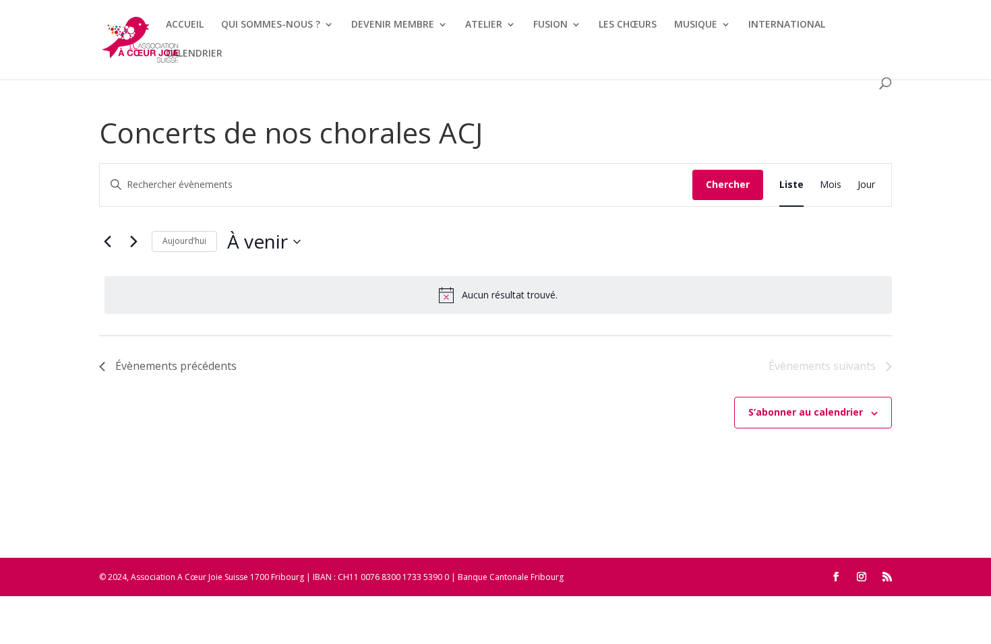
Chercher (728, 184)
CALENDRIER (194, 54)
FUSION (550, 25)
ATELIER (483, 25)
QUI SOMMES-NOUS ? (270, 25)
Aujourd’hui (184, 241)
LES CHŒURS (628, 25)
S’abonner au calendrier (805, 412)
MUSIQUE (695, 25)
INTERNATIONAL (786, 25)
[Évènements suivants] (133, 242)
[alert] (498, 295)
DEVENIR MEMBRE (392, 25)
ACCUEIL (185, 25)
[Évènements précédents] (107, 242)
